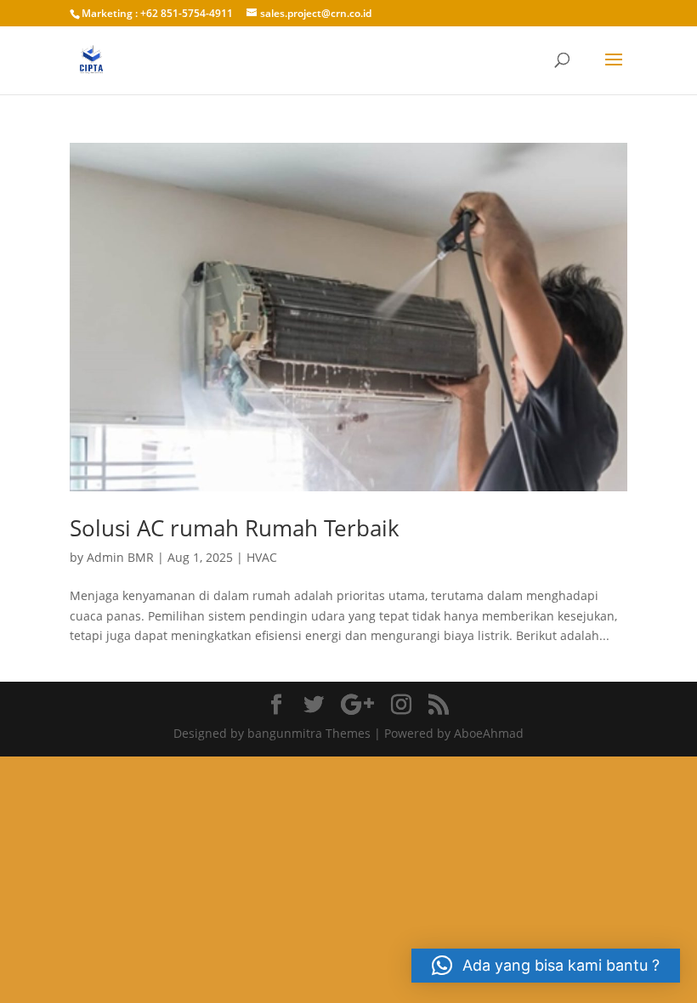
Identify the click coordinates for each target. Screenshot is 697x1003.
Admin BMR (120, 557)
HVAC (261, 557)
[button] (545, 966)
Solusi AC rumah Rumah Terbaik (235, 528)
